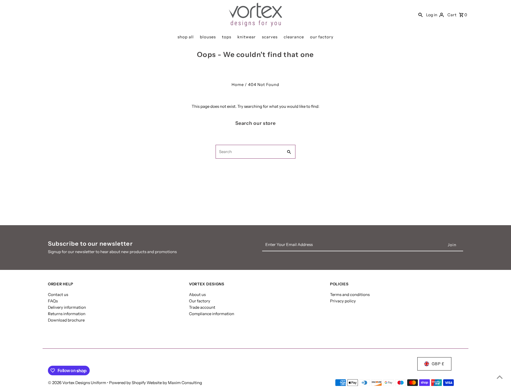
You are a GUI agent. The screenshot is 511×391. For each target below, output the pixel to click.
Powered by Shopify (127, 382)
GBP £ (438, 363)
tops (226, 36)
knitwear (246, 36)
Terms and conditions (350, 294)
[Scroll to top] (500, 377)
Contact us (58, 294)
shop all (186, 36)
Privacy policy (343, 300)
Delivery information (67, 307)
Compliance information (211, 313)
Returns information (66, 313)
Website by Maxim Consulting (174, 382)
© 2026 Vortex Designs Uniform (77, 382)
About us (197, 294)
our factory (321, 36)
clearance (294, 36)
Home (238, 84)
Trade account (202, 307)
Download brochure (66, 320)
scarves (270, 36)
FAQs (53, 300)
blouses (208, 36)
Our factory (199, 300)
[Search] (420, 15)
